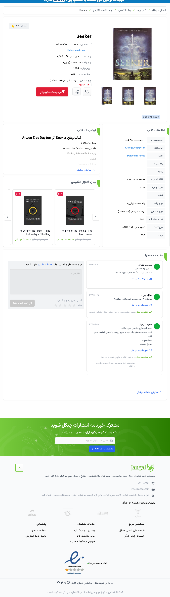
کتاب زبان (141, 10)
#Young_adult (151, 117)
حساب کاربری (45, 265)
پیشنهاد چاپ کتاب (84, 531)
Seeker (83, 10)
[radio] (55, 306)
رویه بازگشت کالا (86, 536)
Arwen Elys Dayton (135, 148)
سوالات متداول (38, 531)
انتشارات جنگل (159, 10)
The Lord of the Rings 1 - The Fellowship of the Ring (34, 232)
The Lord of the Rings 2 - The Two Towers (76, 232)
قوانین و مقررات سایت (82, 541)
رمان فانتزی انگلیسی (102, 10)
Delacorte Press (76, 50)
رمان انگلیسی (124, 10)
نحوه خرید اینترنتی (36, 536)
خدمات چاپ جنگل (134, 536)
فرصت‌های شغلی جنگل (131, 531)
